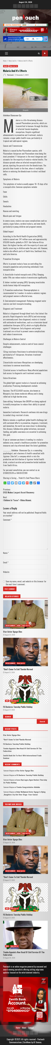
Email (5, 562)
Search (8, 716)
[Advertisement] (25, 24)
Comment (7, 519)
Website (6, 571)
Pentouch (10, 75)
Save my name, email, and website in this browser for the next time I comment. (26, 583)
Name (6, 552)
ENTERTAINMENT (10, 626)
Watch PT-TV (45, 53)
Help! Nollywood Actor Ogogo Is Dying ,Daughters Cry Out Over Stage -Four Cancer (24, 793)
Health (6, 66)
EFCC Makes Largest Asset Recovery (18, 491)
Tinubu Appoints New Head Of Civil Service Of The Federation (25, 935)
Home (18, 1027)
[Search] (39, 53)
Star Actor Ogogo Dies (25, 614)
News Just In (13, 66)
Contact (31, 1027)
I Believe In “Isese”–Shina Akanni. (17, 499)
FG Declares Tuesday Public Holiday (25, 689)
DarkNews (27, 1042)
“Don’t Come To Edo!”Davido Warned (25, 652)
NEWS (18, 626)
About (24, 1027)
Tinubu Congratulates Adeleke (28, 787)
